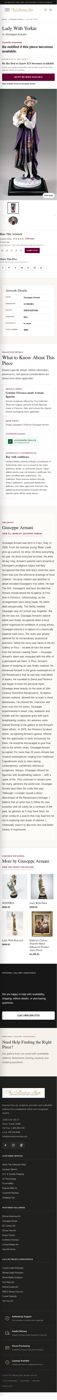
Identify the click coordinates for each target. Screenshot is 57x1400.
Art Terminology (9, 1179)
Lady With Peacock (12, 940)
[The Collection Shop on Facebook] (5, 1145)
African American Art (11, 1216)
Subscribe (36, 1381)
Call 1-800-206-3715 (28, 1015)
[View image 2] (13, 220)
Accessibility (7, 1183)
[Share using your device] (34, 268)
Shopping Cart (8, 1197)
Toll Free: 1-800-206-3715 (13, 1128)
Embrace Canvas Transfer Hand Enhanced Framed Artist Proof (39, 945)
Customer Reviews (10, 1193)
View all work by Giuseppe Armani (22, 534)
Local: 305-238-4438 (11, 1132)
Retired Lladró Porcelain (12, 1273)
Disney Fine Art (9, 1230)
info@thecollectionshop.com (14, 1136)
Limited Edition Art (10, 1244)
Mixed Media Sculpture (12, 1277)
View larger (48, 195)
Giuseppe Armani (16, 19)
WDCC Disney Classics (12, 1292)
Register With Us (9, 1188)
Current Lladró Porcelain (12, 1268)
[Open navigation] (7, 10)
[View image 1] (13, 208)
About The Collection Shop (14, 1164)
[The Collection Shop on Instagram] (13, 1145)
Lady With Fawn (38, 903)
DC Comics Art (8, 1226)
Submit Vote (32, 250)
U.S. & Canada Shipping (13, 1174)
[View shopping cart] (50, 10)
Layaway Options (9, 1169)
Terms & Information (9, 1381)
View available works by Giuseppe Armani (18, 84)
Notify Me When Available (28, 77)
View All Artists (8, 1249)
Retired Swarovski (10, 1287)
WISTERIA (8, 903)
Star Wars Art (8, 1282)
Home (4, 19)
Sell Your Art (7, 1301)
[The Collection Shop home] (26, 10)
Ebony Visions (8, 1235)
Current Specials (9, 1296)
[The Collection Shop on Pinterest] (21, 1145)
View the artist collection (18, 867)
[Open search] (45, 10)
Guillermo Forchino (10, 1240)
